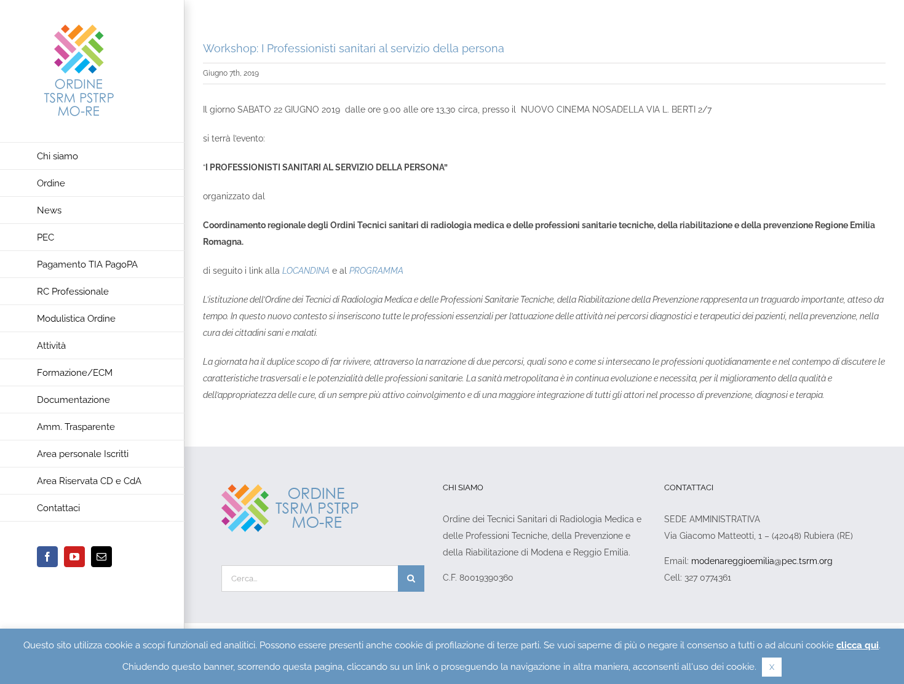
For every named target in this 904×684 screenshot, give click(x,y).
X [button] (771, 667)
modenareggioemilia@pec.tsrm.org (762, 561)
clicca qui (857, 645)
